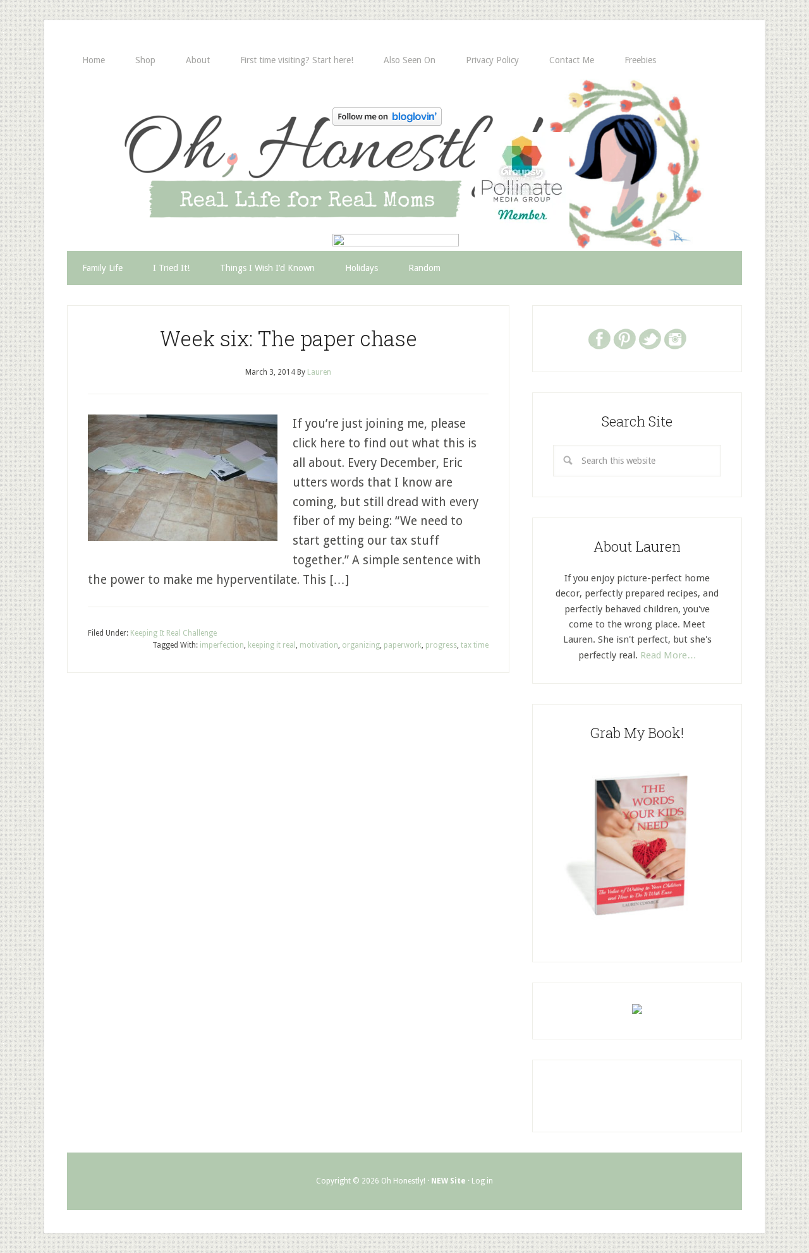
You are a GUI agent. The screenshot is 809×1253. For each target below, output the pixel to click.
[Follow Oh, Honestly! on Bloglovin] (387, 121)
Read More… (668, 655)
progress (441, 645)
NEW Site (448, 1181)
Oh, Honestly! (198, 142)
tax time (475, 645)
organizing (361, 645)
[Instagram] (675, 338)
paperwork (403, 645)
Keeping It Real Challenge (173, 633)
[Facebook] (599, 338)
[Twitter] (649, 338)
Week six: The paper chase (288, 338)
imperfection (222, 645)
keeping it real (272, 645)
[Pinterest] (624, 338)
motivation (319, 645)
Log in (482, 1181)
